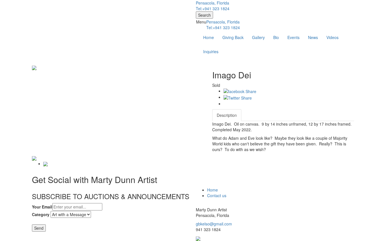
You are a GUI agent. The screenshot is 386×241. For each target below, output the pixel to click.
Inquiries (210, 51)
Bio (276, 37)
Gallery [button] (258, 37)
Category (40, 214)
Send (39, 228)
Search (204, 15)
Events (293, 37)
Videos (332, 37)
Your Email (42, 207)
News (313, 37)
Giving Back (233, 37)
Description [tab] (227, 115)
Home (208, 37)
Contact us (216, 195)
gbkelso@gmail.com (214, 224)
